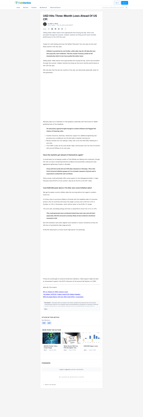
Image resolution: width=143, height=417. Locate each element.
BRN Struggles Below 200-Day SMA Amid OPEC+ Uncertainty (63, 297)
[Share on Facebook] (58, 29)
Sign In (117, 2)
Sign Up (125, 2)
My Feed (25, 7)
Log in (61, 369)
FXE (44, 323)
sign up (67, 369)
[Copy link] (65, 29)
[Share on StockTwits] (52, 29)
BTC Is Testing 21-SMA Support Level (55, 292)
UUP (49, 323)
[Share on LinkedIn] (55, 29)
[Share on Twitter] (49, 29)
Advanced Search (55, 7)
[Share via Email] (62, 29)
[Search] (126, 8)
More (45, 309)
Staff (51, 23)
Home (18, 7)
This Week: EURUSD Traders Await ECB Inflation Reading (61, 294)
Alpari (56, 23)
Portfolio (33, 7)
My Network (43, 7)
